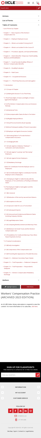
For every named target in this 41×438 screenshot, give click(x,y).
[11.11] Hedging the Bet (11, 142)
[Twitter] (10, 411)
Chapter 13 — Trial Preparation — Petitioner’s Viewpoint (20, 262)
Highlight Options (12, 287)
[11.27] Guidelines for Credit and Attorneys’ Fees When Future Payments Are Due (20, 236)
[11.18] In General (9, 193)
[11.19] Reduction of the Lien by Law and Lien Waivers (20, 197)
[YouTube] (20, 411)
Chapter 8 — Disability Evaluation (14, 68)
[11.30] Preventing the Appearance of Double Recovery (20, 254)
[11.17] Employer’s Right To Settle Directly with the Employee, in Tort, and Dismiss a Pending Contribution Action (21, 181)
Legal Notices (30, 431)
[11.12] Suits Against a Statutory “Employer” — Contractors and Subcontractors (18, 147)
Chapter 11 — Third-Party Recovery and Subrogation (19, 81)
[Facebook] (15, 411)
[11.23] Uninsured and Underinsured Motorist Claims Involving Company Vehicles (20, 215)
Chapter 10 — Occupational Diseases (15, 76)
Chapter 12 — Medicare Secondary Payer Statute (18, 258)
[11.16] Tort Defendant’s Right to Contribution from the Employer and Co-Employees (20, 174)
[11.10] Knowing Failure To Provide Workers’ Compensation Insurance (17, 136)
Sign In (15, 431)
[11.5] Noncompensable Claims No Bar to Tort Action (19, 114)
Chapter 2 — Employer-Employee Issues (16, 39)
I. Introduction (9, 85)
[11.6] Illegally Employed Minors (13, 118)
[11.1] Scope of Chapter (11, 89)
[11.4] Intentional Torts (11, 110)
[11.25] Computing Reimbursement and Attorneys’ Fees (20, 224)
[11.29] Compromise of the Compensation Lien (18, 249)
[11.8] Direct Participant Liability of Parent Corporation (20, 127)
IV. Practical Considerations (13, 241)
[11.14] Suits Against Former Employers (15, 158)
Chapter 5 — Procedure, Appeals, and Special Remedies (21, 52)
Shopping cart (37, 3)
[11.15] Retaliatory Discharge (12, 162)
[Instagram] (30, 411)
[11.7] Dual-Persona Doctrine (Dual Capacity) (17, 123)
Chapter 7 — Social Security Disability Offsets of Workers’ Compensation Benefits (18, 63)
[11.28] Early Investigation (12, 245)
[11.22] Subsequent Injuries (12, 210)
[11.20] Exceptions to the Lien (13, 201)
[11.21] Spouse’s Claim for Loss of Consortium (18, 206)
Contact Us (21, 431)
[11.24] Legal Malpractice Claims (13, 220)
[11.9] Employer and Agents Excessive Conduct (18, 131)
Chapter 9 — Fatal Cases (11, 72)
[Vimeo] (25, 411)
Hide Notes (30, 287)
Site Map (10, 431)
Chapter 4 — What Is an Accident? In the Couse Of (19, 47)
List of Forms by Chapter (11, 28)
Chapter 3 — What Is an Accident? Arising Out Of (18, 43)
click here (35, 306)
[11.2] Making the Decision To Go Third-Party (17, 93)
